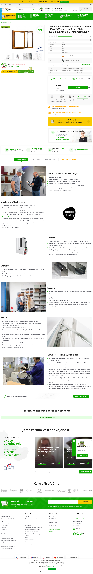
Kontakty (37, 4)
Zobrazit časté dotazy (81, 396)
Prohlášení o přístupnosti (31, 544)
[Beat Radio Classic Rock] (21, 491)
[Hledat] (33, 9)
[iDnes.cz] (61, 491)
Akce (6, 4)
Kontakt (83, 72)
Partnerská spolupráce (29, 4)
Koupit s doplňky (82, 96)
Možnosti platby (5, 523)
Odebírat (85, 502)
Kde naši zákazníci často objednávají (33, 527)
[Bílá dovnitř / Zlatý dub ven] (63, 56)
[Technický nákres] (66, 65)
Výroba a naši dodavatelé (31, 518)
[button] (47, 472)
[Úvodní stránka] (2, 22)
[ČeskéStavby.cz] (39, 491)
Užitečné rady (28, 525)
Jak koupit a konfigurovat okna (8, 544)
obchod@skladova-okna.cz (62, 139)
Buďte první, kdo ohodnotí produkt (65, 36)
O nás (2, 4)
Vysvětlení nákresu (87, 64)
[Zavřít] (91, 440)
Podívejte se (82, 455)
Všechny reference (86, 472)
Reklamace (3, 527)
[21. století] (69, 491)
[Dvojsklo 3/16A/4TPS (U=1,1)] (63, 60)
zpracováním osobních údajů (75, 506)
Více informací (64, 1)
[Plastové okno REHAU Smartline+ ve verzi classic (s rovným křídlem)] (40, 29)
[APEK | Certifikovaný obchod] (9, 466)
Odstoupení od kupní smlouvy (8, 546)
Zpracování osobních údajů (7, 518)
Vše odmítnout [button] (41, 568)
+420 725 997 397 (60, 138)
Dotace (10, 4)
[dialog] (46, 566)
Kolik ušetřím (4, 534)
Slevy (2, 531)
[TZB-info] (30, 490)
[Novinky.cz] (49, 490)
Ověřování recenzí (29, 539)
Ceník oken (3, 536)
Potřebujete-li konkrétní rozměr (32, 529)
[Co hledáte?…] (25, 9)
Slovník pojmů (28, 523)
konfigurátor (5, 216)
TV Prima (6, 8)
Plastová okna (7, 22)
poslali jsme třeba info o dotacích (20, 506)
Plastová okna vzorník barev (31, 542)
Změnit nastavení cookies (7, 548)
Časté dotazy (4, 529)
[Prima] (4, 490)
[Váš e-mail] (70, 502)
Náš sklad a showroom (54, 529)
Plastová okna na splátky (7, 538)
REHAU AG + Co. (80, 70)
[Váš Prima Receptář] (77, 491)
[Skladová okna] (6, 10)
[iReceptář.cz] (87, 491)
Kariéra (26, 521)
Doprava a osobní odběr (7, 521)
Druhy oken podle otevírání (31, 531)
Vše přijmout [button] (52, 569)
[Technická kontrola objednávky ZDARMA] (41, 9)
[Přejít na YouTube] (77, 533)
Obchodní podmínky (5, 516)
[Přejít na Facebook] (74, 533)
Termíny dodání (4, 525)
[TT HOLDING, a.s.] (77, 529)
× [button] (91, 560)
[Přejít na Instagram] (81, 533)
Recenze (21, 4)
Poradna (27, 537)
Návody (15, 4)
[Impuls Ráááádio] (13, 490)
